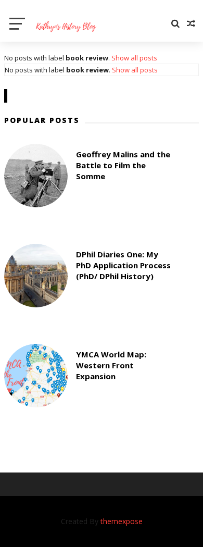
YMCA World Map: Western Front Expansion (111, 365)
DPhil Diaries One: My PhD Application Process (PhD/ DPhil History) (123, 265)
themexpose (121, 521)
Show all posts (134, 58)
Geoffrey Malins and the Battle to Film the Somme (123, 165)
